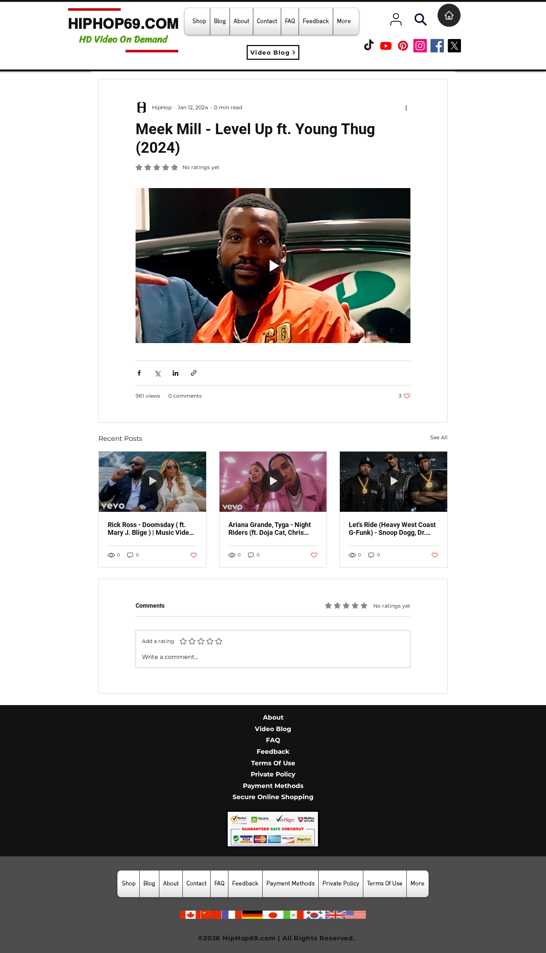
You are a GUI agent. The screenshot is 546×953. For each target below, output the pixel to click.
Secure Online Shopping (273, 797)
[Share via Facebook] (139, 373)
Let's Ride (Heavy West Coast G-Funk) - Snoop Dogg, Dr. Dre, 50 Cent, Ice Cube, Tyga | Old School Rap (392, 528)
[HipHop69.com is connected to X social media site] (454, 45)
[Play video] (273, 265)
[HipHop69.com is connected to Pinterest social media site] (403, 45)
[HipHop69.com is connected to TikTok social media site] (369, 45)
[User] (396, 19)
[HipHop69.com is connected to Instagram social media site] (420, 45)
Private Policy (273, 774)
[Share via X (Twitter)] (157, 373)
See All (439, 437)
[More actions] (406, 107)
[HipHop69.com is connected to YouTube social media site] (386, 45)
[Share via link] (193, 373)
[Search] (420, 19)
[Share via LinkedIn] (175, 373)
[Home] (449, 15)
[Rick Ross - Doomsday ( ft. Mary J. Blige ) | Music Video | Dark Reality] (152, 482)
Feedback (273, 751)
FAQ (273, 740)
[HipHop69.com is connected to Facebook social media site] (437, 45)
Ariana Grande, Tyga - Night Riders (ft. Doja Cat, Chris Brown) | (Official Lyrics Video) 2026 (269, 528)
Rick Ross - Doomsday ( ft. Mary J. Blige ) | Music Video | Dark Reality (152, 528)
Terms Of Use (273, 763)
